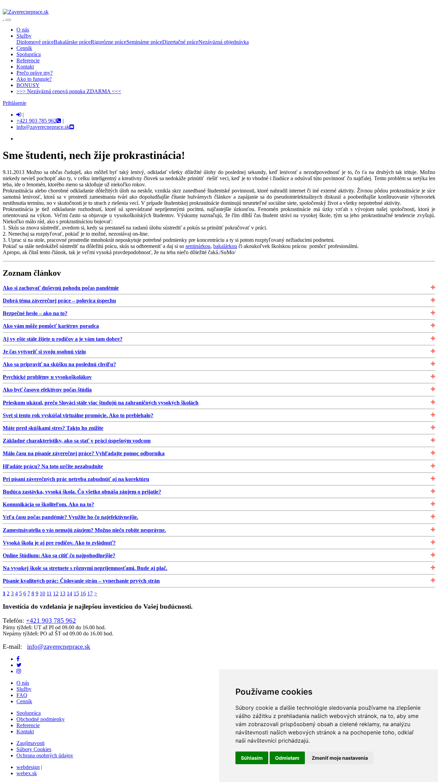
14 (69, 593)
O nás (22, 683)
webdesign (28, 767)
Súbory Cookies (33, 749)
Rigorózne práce (108, 42)
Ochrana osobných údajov (44, 755)
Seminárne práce (144, 42)
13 (62, 593)
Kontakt (25, 731)
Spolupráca (28, 713)
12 (56, 593)
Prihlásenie (14, 103)
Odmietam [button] (287, 758)
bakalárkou (225, 246)
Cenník (24, 701)
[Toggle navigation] (8, 20)
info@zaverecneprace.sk (58, 646)
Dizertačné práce (180, 42)
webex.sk (26, 773)
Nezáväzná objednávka (223, 42)
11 (49, 593)
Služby (23, 689)
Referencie (28, 725)
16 (83, 593)
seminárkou (197, 246)
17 (90, 593)
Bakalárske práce (72, 42)
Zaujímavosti (30, 743)
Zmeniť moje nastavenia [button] (340, 758)
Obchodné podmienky (40, 719)
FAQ (21, 695)
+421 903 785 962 (51, 620)
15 (76, 593)
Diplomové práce (35, 42)
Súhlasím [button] (252, 758)
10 (42, 593)
